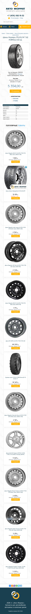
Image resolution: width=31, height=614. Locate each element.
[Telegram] (21, 586)
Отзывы (15, 100)
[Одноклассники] (12, 586)
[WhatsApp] (17, 586)
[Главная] (15, 7)
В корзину (15, 91)
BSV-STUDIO (20, 611)
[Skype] (19, 586)
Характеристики (15, 96)
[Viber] (14, 586)
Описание (15, 98)
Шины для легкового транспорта (21, 33)
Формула (20, 74)
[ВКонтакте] (10, 586)
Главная (3, 33)
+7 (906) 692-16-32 (15, 16)
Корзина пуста (26, 26)
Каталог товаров (9, 33)
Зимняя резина (15, 34)
